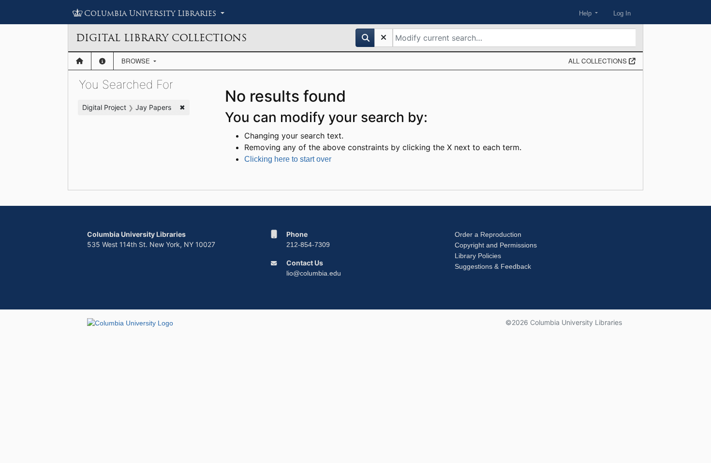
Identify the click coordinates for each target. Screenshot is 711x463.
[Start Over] (383, 38)
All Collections (598, 60)
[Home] (79, 61)
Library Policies (478, 256)
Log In (622, 13)
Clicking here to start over (287, 159)
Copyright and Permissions (496, 245)
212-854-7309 (308, 244)
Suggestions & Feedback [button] (493, 266)
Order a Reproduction (488, 234)
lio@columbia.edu (313, 273)
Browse (136, 60)
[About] (102, 61)
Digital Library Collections (161, 38)
